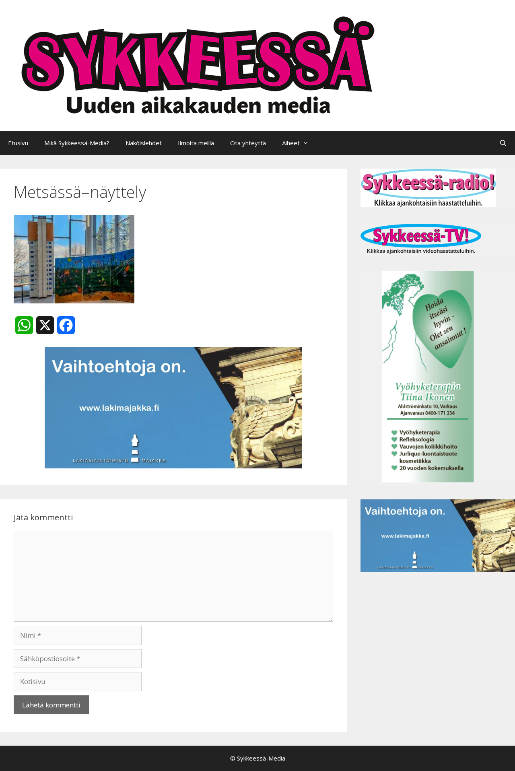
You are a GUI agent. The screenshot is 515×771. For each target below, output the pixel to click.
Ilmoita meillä (196, 143)
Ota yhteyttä (248, 143)
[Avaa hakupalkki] (503, 143)
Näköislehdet (144, 143)
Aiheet (291, 143)
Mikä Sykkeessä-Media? (76, 143)
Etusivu (18, 143)
